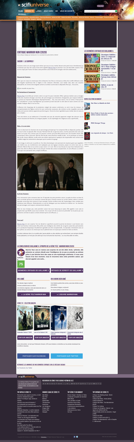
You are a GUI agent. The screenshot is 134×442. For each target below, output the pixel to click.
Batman (44, 398)
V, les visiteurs (72, 408)
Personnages (99, 17)
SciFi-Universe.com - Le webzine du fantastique (33, 5)
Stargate (44, 412)
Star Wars (45, 395)
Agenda (39, 19)
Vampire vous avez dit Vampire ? (26, 402)
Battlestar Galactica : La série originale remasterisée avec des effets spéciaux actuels (28, 412)
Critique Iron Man (97, 415)
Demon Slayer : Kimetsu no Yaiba (77, 395)
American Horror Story (74, 402)
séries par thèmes (84, 17)
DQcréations (43, 437)
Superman (45, 404)
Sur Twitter (29, 368)
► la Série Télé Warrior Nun (33, 294)
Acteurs (92, 17)
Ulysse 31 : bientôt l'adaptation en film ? (28, 431)
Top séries (75, 17)
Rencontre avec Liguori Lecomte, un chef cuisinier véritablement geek (29, 396)
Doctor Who (45, 410)
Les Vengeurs (46, 406)
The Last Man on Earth (74, 400)
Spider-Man (45, 400)
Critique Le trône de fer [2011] (101, 417)
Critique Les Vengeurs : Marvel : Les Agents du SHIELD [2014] (103, 409)
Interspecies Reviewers (74, 404)
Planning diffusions (45, 17)
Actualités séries (34, 17)
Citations (20, 19)
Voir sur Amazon (25, 337)
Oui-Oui (70, 412)
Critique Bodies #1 (98, 400)
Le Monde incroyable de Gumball (77, 397)
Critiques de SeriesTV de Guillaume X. (67, 270)
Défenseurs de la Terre (74, 410)
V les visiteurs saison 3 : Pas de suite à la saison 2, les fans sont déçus (29, 428)
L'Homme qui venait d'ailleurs (76, 406)
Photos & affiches (109, 17)
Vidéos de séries (66, 17)
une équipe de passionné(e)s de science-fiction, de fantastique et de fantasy (28, 385)
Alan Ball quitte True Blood (24, 425)
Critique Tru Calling (98, 406)
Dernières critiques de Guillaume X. (33, 270)
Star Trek (44, 397)
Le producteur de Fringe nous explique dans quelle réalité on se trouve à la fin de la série (29, 421)
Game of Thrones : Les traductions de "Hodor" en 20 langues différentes (28, 416)
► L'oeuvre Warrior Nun (67, 294)
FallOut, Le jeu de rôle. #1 (107, 86)
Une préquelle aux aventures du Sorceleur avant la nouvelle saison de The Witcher (29, 406)
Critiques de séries (23, 17)
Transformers (46, 402)
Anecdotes (27, 19)
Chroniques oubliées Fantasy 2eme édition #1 (108, 77)
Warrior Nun (52, 67)
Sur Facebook (21, 368)
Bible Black (71, 398)
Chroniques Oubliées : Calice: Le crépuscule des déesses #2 (108, 57)
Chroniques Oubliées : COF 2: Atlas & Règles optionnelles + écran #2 (108, 67)
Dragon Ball (45, 408)
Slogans (33, 19)
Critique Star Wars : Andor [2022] (102, 398)
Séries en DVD (56, 17)
